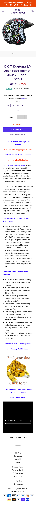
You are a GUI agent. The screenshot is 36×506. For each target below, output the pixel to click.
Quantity (12, 117)
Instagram (19, 484)
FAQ (18, 462)
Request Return (18, 467)
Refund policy (18, 473)
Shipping (9, 88)
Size (18, 101)
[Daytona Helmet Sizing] (18, 371)
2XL (18, 110)
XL (27, 105)
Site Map (18, 453)
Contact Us (18, 456)
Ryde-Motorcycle (18, 11)
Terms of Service (18, 470)
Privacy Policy (18, 476)
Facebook (19, 481)
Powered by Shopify (18, 491)
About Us (18, 459)
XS (8, 105)
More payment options (17, 134)
